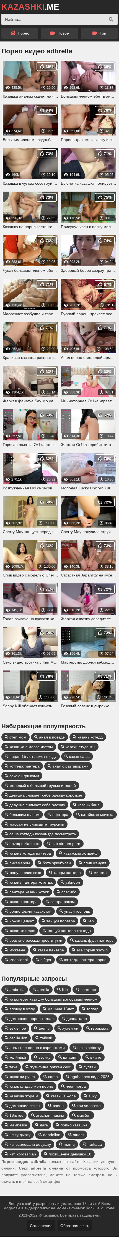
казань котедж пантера (30, 853)
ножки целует (21, 921)
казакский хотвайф (81, 853)
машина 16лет (61, 1009)
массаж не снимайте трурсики (36, 824)
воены (58, 1105)
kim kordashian (22, 1154)
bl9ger (45, 959)
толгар (93, 1009)
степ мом (17, 737)
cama (53, 1076)
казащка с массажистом (31, 747)
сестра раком (62, 901)
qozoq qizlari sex (24, 843)
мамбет (84, 1115)
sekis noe (17, 1028)
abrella (43, 989)
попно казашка (74, 1125)
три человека (89, 1105)
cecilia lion (18, 1038)
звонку (44, 1057)
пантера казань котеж (29, 892)
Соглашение (41, 1225)
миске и (101, 872)
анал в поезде (52, 737)
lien (91, 921)
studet (78, 1134)
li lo (65, 989)
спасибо (68, 892)
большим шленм (24, 814)
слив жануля (95, 863)
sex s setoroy (89, 1047)
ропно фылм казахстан (30, 911)
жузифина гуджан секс (50, 1067)
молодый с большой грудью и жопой (42, 785)
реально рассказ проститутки (35, 940)
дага (44, 1125)
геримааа (99, 1028)
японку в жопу (22, 1009)
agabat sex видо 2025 (90, 1076)
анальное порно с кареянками (37, 1047)
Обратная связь (74, 1225)
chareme (88, 989)
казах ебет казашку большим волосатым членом (53, 999)
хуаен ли (70, 1028)
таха (13, 1067)
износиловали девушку (30, 1144)
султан (90, 1067)
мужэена (17, 950)
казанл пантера (23, 901)
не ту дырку (19, 1134)
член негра (76, 1086)
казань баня (89, 805)
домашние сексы (24, 1105)
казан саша (79, 756)
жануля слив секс (25, 872)
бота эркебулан (57, 863)
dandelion (51, 1134)
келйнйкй (17, 1057)
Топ (102, 33)
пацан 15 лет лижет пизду (32, 756)
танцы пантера (67, 872)
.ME (30, 7)
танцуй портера (60, 921)
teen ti (44, 1028)
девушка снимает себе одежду (37, 805)
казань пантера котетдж (31, 882)
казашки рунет (22, 1076)
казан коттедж (22, 930)
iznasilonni (18, 959)
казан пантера (51, 950)
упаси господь (77, 911)
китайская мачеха (97, 814)
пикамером (19, 863)
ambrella (17, 989)
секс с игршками (24, 776)
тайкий (46, 1038)
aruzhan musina (50, 1115)
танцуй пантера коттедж (69, 930)
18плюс (16, 1115)
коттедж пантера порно (85, 959)
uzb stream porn (65, 843)
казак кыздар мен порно (31, 1086)
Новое (62, 33)
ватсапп (70, 1057)
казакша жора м (23, 1096)
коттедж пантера (24, 766)
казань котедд (90, 737)
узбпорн (72, 882)
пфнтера (60, 814)
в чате (95, 1057)
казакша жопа (63, 1096)
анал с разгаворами (70, 766)
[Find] (111, 19)
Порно (23, 33)
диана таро (76, 1018)
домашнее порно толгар (31, 1018)
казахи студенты (80, 747)
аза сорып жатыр (92, 950)
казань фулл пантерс (94, 940)
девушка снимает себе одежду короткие (45, 795)
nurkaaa (94, 1144)
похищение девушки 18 (70, 1154)
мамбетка (18, 1125)
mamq (69, 1144)
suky (93, 1096)
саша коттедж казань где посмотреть (42, 834)
